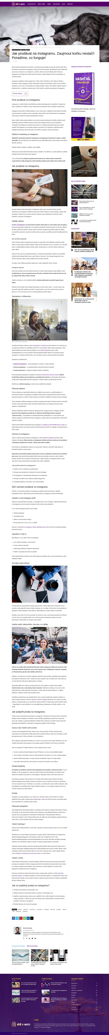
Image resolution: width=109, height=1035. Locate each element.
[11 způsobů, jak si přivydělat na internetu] (46, 992)
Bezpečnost (74, 983)
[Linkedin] (28, 918)
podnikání (58, 909)
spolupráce (18, 911)
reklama (64, 909)
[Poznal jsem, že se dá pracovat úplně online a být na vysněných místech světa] (84, 292)
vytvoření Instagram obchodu (51, 437)
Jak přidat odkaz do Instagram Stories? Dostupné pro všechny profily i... (59, 999)
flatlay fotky (37, 799)
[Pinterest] (20, 918)
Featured (73, 988)
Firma (49, 4)
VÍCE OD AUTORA (32, 946)
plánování (52, 909)
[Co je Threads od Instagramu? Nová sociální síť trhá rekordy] (58, 955)
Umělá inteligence (75, 1004)
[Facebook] (13, 918)
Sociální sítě (32, 4)
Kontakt (70, 4)
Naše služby (41, 4)
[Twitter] (17, 918)
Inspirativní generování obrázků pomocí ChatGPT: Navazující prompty (38, 964)
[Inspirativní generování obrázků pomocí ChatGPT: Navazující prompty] (39, 955)
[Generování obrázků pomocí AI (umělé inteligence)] (74, 202)
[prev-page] (13, 969)
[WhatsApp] (24, 918)
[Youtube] (35, 938)
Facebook (73, 985)
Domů (13, 47)
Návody (28, 49)
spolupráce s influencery (41, 345)
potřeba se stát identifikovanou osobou (54, 424)
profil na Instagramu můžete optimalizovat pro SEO (35, 527)
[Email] (31, 918)
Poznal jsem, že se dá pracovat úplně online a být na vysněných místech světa (84, 300)
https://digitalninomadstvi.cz (28, 930)
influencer (25, 909)
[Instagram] (27, 938)
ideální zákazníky (45, 350)
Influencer (56, 4)
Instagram (23, 49)
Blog (63, 4)
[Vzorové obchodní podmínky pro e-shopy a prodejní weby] (84, 161)
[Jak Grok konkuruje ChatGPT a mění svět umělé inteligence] (20, 955)
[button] (25, 93)
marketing (46, 909)
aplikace (20, 909)
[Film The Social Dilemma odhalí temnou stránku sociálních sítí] (84, 241)
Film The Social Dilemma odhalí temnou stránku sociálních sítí (84, 250)
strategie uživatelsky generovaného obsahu (28, 853)
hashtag (50, 827)
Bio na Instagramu (19, 225)
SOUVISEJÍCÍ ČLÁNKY (18, 946)
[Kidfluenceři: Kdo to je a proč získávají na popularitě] (74, 215)
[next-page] (15, 969)
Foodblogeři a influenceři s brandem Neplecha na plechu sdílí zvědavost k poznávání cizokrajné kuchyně (83, 274)
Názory (73, 997)
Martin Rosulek (27, 928)
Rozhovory (74, 1000)
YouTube (73, 1007)
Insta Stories (32, 909)
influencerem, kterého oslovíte (50, 374)
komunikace (39, 909)
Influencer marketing (20, 47)
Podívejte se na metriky (33, 784)
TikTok (73, 1002)
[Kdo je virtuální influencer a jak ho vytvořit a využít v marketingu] (74, 209)
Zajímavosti (74, 1009)
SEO (13, 911)
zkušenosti (25, 911)
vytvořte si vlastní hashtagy (39, 699)
